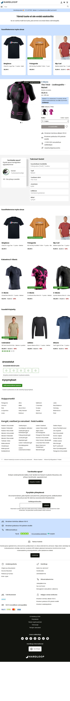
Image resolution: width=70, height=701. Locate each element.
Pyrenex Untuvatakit (42, 437)
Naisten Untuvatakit (7, 425)
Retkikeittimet (5, 451)
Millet (20, 405)
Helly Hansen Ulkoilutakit (43, 440)
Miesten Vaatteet (38, 459)
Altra (20, 403)
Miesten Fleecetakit (7, 438)
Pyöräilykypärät (23, 445)
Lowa (3, 413)
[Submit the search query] (68, 6)
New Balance (57, 405)
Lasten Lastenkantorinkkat (24, 448)
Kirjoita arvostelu (46, 90)
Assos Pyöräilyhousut (59, 428)
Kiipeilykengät (23, 440)
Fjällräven (39, 403)
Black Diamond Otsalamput (40, 446)
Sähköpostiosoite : (35, 501)
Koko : (43, 118)
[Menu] (1, 7)
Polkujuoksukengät (24, 435)
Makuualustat (5, 443)
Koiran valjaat (57, 435)
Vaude (38, 410)
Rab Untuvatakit (58, 433)
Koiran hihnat (57, 438)
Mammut (39, 413)
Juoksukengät (23, 437)
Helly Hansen (23, 410)
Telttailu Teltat (5, 441)
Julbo (55, 403)
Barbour (21, 413)
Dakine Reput (57, 425)
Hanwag (55, 408)
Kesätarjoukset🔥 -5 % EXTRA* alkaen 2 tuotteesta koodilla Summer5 (35, 10)
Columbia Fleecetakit (42, 442)
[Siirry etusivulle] (2, 459)
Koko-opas (65, 118)
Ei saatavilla (53, 126)
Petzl (54, 413)
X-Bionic (44, 82)
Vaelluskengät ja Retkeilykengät (24, 431)
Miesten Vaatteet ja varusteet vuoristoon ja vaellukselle (18, 459)
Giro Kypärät (57, 430)
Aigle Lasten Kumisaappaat (40, 431)
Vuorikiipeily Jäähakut (25, 428)
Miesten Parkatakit (7, 435)
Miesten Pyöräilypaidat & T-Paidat (52, 459)
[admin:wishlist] (67, 126)
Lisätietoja (45, 102)
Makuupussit (5, 448)
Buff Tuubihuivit (58, 446)
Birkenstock (56, 410)
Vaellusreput (23, 425)
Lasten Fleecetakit (41, 428)
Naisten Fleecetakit (7, 430)
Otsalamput (5, 446)
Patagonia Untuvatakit (60, 451)
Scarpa (38, 408)
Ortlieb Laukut (57, 441)
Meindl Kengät (40, 449)
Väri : (47, 107)
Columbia (39, 405)
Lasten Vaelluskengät (25, 442)
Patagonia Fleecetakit (42, 435)
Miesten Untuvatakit (7, 433)
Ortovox (3, 405)
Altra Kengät (57, 443)
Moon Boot (22, 408)
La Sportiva (4, 410)
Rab (2, 408)
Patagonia (4, 403)
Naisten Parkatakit (7, 428)
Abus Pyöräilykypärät (59, 448)
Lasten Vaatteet (41, 425)
